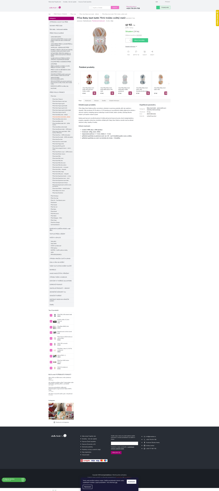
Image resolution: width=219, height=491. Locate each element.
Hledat (115, 7)
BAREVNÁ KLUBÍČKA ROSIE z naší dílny (60, 229)
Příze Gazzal (54, 205)
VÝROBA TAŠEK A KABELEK (58, 277)
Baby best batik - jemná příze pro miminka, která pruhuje (156, 109)
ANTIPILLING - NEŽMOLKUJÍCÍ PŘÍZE (60, 47)
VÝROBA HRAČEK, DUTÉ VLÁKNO (60, 258)
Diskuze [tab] (96, 100)
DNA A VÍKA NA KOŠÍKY (57, 262)
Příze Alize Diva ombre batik (59, 141)
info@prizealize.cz (151, 436)
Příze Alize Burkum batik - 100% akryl (62, 129)
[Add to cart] (94, 93)
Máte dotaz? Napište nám (55, 2)
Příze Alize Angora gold (58, 103)
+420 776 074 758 (151, 439)
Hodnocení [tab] (88, 100)
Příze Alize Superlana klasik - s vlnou (61, 176)
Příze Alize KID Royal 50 (58, 146)
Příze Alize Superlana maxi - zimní (60, 178)
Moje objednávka (86, 452)
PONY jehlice (54, 248)
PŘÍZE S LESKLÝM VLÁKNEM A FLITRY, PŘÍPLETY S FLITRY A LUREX (60, 66)
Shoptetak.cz (127, 477)
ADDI (52, 252)
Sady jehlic (53, 241)
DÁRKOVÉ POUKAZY (56, 284)
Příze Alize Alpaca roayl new (59, 101)
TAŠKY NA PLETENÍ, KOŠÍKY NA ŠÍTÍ (61, 266)
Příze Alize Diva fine (57, 139)
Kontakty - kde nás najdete (69, 2)
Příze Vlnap (54, 220)
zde (116, 482)
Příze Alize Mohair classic (58, 154)
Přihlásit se (116, 452)
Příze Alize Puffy (56, 156)
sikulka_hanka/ (150, 445)
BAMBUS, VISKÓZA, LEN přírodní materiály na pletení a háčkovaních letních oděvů (62, 50)
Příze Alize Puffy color (58, 158)
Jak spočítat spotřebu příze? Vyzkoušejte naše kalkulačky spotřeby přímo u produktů (61, 383)
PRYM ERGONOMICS (56, 254)
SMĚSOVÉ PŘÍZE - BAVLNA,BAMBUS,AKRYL (57, 78)
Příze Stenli (53, 216)
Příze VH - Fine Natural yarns (58, 200)
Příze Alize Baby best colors (59, 119)
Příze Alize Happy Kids (58, 144)
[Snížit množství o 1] (131, 41)
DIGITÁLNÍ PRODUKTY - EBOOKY (60, 288)
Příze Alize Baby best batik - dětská (61, 117)
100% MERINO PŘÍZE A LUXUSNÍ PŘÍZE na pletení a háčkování (61, 44)
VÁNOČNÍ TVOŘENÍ (55, 296)
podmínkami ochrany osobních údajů (122, 448)
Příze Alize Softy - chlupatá (59, 169)
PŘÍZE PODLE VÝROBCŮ (57, 92)
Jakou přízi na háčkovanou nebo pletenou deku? (60, 378)
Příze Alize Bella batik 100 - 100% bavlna (61, 124)
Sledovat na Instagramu (62, 422)
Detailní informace (130, 46)
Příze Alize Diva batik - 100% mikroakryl (62, 137)
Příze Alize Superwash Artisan (60, 183)
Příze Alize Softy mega (58, 171)
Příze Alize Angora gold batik (59, 106)
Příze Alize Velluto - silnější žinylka (61, 188)
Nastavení (87, 487)
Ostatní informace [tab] (114, 100)
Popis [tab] (80, 100)
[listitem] (89, 83)
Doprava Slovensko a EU (89, 444)
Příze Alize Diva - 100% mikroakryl (61, 135)
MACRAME (53, 88)
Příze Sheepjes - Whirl (56, 218)
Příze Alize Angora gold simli (59, 108)
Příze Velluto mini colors (58, 190)
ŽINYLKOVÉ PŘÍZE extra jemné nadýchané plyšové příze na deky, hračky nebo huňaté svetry (61, 82)
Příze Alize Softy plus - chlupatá (60, 174)
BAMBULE (53, 270)
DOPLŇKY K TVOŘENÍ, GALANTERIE (61, 281)
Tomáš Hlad (119, 477)
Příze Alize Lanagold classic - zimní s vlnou (61, 148)
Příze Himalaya (54, 196)
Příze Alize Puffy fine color (59, 163)
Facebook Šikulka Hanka (153, 442)
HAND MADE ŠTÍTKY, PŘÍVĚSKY (59, 273)
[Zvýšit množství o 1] (131, 39)
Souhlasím (131, 482)
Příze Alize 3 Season (57, 99)
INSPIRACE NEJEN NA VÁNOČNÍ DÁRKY (59, 300)
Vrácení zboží (85, 455)
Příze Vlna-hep (54, 198)
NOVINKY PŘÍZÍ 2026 (56, 26)
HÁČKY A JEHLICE (55, 237)
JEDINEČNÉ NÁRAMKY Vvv (58, 292)
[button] (78, 84)
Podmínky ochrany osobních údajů (91, 449)
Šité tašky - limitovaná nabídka (58, 29)
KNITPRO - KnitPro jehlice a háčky (59, 250)
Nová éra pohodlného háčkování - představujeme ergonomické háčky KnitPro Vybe (60, 389)
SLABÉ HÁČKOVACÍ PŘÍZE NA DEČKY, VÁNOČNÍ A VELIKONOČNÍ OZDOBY (60, 58)
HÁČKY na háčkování (56, 246)
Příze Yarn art (54, 207)
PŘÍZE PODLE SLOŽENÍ (57, 33)
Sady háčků (53, 243)
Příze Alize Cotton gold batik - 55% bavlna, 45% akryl (61, 132)
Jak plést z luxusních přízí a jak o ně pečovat (60, 393)
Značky (52, 305)
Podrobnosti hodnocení (98, 21)
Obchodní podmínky (87, 447)
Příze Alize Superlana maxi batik (60, 180)
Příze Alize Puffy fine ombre (59, 165)
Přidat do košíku (139, 40)
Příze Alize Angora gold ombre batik (61, 110)
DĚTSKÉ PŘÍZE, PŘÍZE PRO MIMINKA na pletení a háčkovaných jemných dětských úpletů (61, 55)
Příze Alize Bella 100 (57, 121)
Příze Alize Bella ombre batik (59, 127)
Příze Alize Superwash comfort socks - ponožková (62, 185)
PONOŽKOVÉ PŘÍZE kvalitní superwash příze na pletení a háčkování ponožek (61, 74)
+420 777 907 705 (151, 448)
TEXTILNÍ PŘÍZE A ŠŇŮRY (57, 234)
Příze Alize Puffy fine (57, 160)
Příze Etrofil (54, 202)
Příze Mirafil (54, 211)
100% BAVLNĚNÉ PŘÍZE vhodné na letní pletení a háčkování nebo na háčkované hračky (61, 40)
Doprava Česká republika (84, 2)
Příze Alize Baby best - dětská (60, 114)
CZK (156, 2)
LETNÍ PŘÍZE (54, 64)
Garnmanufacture (55, 224)
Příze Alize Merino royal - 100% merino (62, 152)
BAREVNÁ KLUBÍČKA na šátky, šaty (59, 86)
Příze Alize (53, 96)
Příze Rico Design (55, 222)
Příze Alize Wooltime (57, 193)
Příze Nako (53, 209)
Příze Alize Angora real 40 (59, 112)
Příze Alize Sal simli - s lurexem (60, 167)
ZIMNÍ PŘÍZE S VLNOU (56, 72)
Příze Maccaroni (55, 213)
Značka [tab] (104, 100)
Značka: (109, 21)
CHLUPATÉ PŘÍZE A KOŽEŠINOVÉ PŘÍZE (61, 62)
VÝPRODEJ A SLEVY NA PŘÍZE (59, 22)
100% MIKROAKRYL (56, 37)
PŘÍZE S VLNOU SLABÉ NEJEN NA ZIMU (61, 70)
